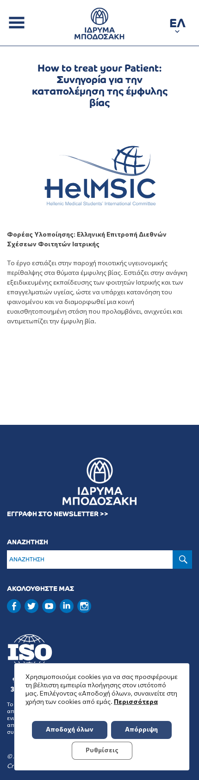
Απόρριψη (141, 729)
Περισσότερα (136, 701)
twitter (31, 606)
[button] (177, 25)
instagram (84, 606)
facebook (14, 606)
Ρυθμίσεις (102, 750)
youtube (49, 606)
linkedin (67, 605)
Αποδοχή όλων (69, 729)
